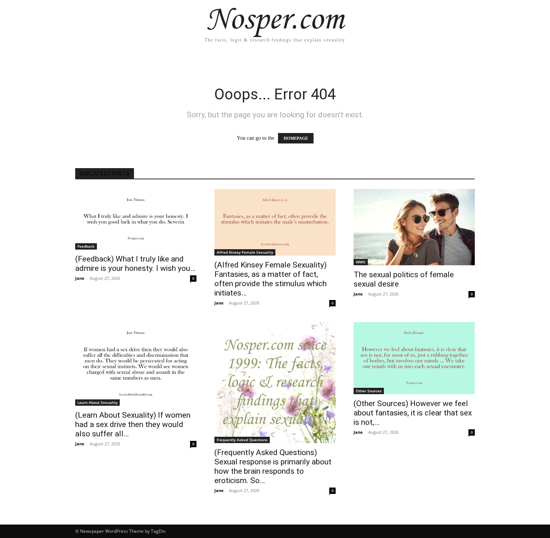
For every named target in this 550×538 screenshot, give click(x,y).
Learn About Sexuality (97, 402)
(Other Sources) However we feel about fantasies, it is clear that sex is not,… (413, 413)
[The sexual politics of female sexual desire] (414, 227)
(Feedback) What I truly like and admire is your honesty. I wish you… (135, 263)
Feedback (86, 246)
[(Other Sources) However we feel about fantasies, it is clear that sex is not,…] (414, 358)
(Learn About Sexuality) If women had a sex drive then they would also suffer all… (132, 424)
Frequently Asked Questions (242, 439)
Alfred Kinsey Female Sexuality (245, 252)
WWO (361, 262)
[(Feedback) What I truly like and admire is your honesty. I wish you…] (135, 219)
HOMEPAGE (296, 138)
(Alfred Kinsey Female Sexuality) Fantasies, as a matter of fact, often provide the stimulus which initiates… (270, 278)
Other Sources (369, 390)
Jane (80, 278)
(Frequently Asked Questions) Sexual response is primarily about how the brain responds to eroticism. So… (272, 466)
